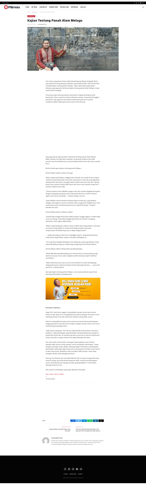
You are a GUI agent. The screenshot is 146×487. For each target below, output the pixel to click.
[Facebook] (30, 78)
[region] (87, 129)
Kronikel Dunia (53, 7)
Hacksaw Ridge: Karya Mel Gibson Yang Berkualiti (59, 430)
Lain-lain (83, 7)
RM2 (47, 374)
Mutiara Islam (64, 7)
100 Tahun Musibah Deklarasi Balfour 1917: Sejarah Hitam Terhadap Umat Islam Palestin (88, 430)
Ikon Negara (74, 7)
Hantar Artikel (5, 3)
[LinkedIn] (30, 85)
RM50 (62, 374)
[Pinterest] (30, 88)
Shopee (80, 474)
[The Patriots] (12, 7)
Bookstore (73, 474)
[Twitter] (30, 81)
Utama (27, 7)
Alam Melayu (43, 7)
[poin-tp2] (73, 299)
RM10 (56, 374)
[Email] (30, 91)
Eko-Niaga (34, 7)
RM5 (51, 374)
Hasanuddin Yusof (42, 24)
